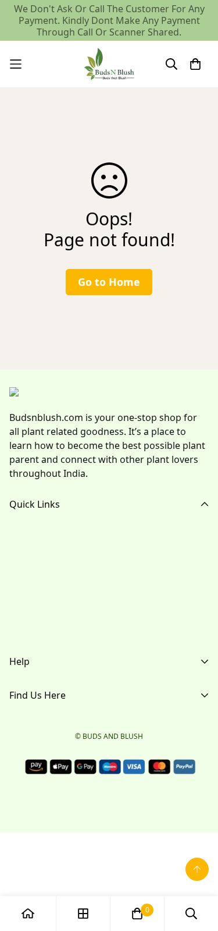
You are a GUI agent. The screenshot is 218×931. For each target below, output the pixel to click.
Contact (26, 609)
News (21, 628)
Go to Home (109, 282)
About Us (29, 553)
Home (22, 535)
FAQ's (21, 572)
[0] (137, 913)
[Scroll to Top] (197, 869)
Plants (23, 591)
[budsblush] (109, 64)
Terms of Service (45, 711)
